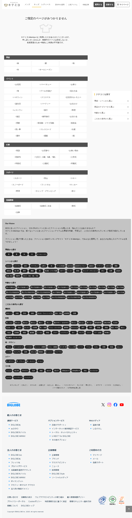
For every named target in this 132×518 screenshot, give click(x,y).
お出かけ (73, 104)
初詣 (18, 150)
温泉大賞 (96, 424)
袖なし (123, 327)
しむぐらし (97, 428)
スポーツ (18, 178)
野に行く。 (89, 385)
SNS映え (107, 332)
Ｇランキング (14, 385)
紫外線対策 (97, 322)
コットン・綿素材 (40, 347)
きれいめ (33, 352)
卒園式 (73, 163)
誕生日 (18, 104)
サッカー (73, 185)
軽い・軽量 (43, 327)
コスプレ (9, 377)
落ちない (74, 322)
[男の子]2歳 (83, 287)
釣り (74, 191)
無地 (111, 347)
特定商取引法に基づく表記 (56, 501)
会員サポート (98, 462)
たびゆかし (117, 385)
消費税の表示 (26, 497)
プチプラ (81, 332)
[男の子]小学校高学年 (43, 292)
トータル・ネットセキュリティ (64, 432)
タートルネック (19, 347)
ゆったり (27, 327)
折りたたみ (74, 327)
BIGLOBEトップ (27, 505)
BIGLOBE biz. (16, 455)
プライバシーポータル (16, 501)
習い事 (18, 129)
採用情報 (55, 470)
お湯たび (42, 385)
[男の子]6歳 (120, 287)
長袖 (106, 327)
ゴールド (40, 361)
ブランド (55, 458)
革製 (103, 347)
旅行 (46, 110)
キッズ (36, 4)
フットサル (45, 185)
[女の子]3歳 (18, 297)
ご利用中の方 (95, 450)
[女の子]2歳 (9, 297)
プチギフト (24, 370)
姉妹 (41, 370)
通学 (18, 136)
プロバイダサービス (19, 466)
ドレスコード (45, 129)
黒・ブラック (20, 361)
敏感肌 (32, 332)
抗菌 (74, 313)
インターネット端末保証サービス (65, 428)
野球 (18, 191)
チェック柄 (72, 347)
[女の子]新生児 (57, 292)
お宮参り (46, 150)
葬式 (74, 206)
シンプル (9, 352)
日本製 (16, 332)
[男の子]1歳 (74, 287)
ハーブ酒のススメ (59, 388)
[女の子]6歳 (46, 297)
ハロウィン (18, 97)
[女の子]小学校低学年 (58, 297)
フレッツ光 (15, 462)
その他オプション (59, 439)
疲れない (33, 322)
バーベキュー (45, 84)
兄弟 (33, 370)
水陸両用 (67, 313)
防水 (24, 313)
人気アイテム (72, 5)
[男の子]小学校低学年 (12, 292)
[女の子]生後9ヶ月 (109, 292)
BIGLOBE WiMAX (18, 436)
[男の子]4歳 (101, 287)
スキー (73, 178)
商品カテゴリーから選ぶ (104, 107)
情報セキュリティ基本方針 (80, 501)
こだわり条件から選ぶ (103, 119)
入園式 (46, 163)
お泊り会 (73, 116)
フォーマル (58, 352)
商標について (12, 505)
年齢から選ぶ (99, 113)
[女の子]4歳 (27, 297)
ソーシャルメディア (60, 477)
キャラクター (94, 370)
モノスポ (80, 385)
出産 (74, 129)
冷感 (17, 313)
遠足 (18, 116)
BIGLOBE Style (58, 473)
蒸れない (25, 322)
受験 (18, 123)
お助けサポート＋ (59, 424)
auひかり (14, 428)
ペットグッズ (28, 377)
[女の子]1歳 (120, 292)
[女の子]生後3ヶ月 (82, 292)
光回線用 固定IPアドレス (21, 470)
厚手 (83, 327)
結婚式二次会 (45, 206)
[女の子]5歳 (37, 297)
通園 (46, 136)
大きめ (115, 322)
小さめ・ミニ (10, 327)
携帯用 (66, 327)
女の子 (49, 370)
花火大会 (73, 91)
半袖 (98, 327)
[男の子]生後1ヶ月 (23, 287)
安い (73, 332)
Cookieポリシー (35, 501)
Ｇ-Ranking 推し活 (73, 388)
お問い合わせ (12, 497)
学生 (85, 370)
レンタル (40, 332)
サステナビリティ (59, 462)
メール (95, 458)
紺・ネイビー (31, 361)
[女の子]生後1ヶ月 (69, 292)
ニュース (55, 466)
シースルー (29, 347)
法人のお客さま (14, 450)
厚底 (47, 332)
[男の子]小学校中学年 (28, 292)
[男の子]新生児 (10, 287)
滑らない (18, 322)
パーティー (45, 104)
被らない (82, 322)
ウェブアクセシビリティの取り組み (49, 497)
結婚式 (18, 206)
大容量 (35, 327)
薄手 (90, 327)
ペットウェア (18, 377)
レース (81, 347)
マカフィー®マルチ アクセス (23, 485)
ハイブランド (64, 332)
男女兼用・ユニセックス (14, 337)
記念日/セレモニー (73, 97)
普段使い (41, 352)
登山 (46, 178)
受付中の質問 (59, 5)
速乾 (32, 313)
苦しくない (9, 322)
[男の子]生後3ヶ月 (36, 287)
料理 (74, 110)
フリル (88, 347)
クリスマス (45, 97)
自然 (25, 352)
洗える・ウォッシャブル (45, 313)
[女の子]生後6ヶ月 (96, 292)
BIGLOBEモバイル (18, 432)
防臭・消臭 (58, 313)
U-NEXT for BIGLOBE (61, 436)
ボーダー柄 (63, 347)
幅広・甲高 (114, 327)
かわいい (119, 347)
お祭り (73, 84)
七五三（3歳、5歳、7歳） (45, 157)
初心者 (16, 370)
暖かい (41, 322)
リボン (96, 347)
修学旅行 (46, 116)
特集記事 (86, 5)
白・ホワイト (10, 361)
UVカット (9, 313)
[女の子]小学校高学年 (89, 297)
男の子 (56, 370)
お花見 (18, 84)
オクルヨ (33, 385)
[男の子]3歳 (92, 287)
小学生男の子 (76, 370)
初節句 (18, 157)
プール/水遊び (46, 91)
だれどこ (25, 385)
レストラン (18, 110)
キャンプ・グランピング (46, 191)
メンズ (27, 4)
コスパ (89, 332)
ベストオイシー (69, 385)
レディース (45, 4)
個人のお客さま (14, 415)
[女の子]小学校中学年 (74, 297)
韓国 (24, 332)
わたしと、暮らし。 (54, 385)
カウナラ (99, 385)
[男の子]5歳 (111, 287)
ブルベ (55, 332)
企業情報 (52, 450)
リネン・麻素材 (53, 347)
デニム (9, 347)
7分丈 (9, 332)
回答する (109, 4)
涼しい (49, 322)
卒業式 (18, 163)
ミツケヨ (108, 385)
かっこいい (49, 352)
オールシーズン (46, 70)
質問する (98, 4)
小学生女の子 (65, 370)
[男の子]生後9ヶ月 (63, 287)
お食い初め (73, 150)
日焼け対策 (106, 322)
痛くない (89, 322)
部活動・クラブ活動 (46, 123)
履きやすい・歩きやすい (61, 322)
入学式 (73, 157)
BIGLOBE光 (15, 424)
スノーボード (18, 185)
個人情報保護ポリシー (76, 497)
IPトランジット (17, 481)
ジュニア (9, 370)
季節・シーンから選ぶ (103, 101)
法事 (18, 212)
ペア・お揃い (98, 332)
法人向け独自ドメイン (20, 488)
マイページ (124, 4)
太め (19, 327)
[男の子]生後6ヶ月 (49, 287)
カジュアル (17, 352)
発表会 (73, 123)
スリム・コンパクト (55, 327)
